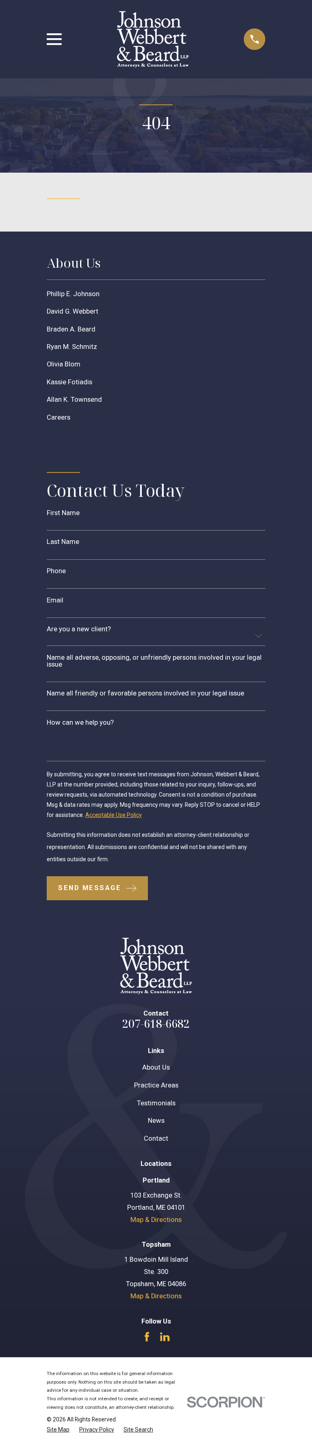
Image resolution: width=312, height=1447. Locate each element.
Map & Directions (156, 1220)
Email (55, 600)
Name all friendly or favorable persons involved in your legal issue (145, 693)
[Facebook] (147, 1336)
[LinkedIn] (164, 1336)
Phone (56, 571)
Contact (156, 1138)
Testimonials (156, 1103)
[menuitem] (156, 294)
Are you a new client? (79, 629)
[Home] (152, 39)
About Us (156, 1067)
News (156, 1120)
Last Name (63, 542)
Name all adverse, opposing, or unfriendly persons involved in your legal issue (154, 661)
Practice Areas (156, 1085)
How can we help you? (80, 722)
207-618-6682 (156, 1023)
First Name (63, 513)
